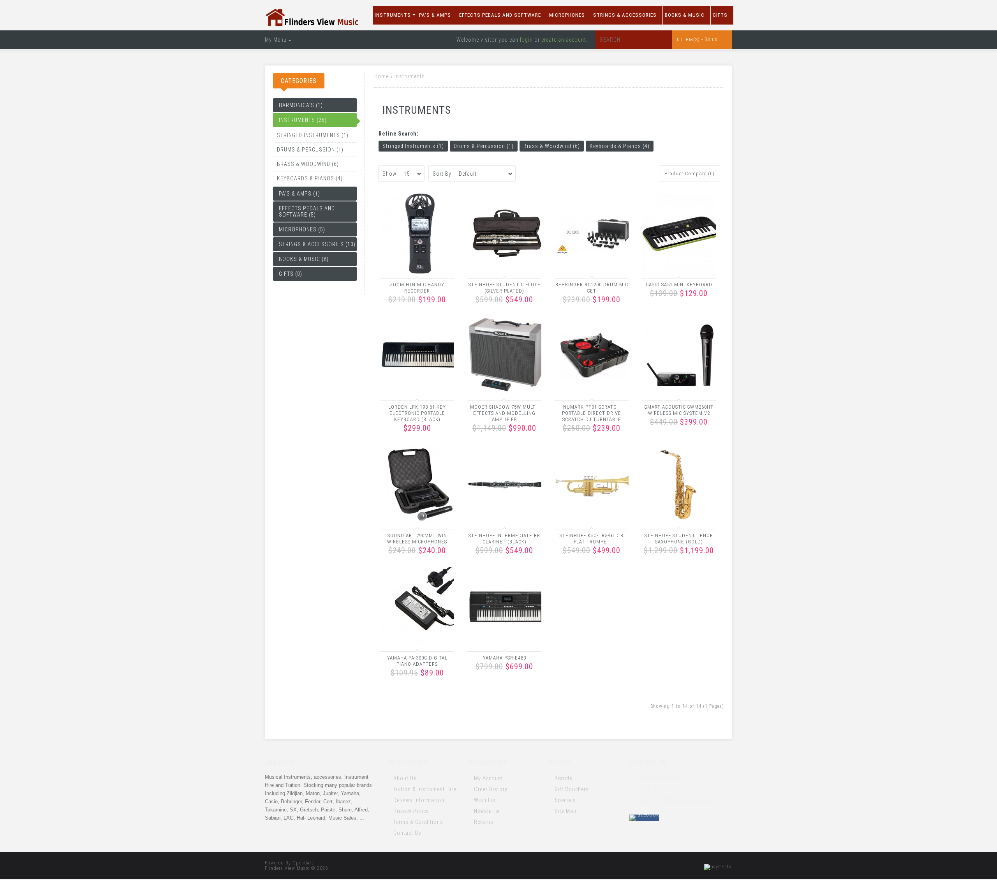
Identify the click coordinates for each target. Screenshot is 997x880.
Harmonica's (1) (301, 105)
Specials (565, 800)
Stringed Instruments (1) (313, 135)
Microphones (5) (302, 229)
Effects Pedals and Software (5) (307, 211)
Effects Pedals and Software (500, 15)
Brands (563, 778)
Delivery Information (418, 800)
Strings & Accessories (625, 15)
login (526, 40)
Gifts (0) (290, 274)
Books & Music (685, 15)
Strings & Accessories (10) (317, 244)
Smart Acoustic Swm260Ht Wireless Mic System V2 (679, 410)
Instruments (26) (303, 120)
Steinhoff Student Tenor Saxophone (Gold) (679, 539)
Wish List (485, 800)
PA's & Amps (435, 15)
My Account (488, 778)
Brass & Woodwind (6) (308, 164)
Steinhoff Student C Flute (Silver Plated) (505, 288)
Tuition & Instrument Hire (424, 789)
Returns (483, 822)
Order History (490, 789)
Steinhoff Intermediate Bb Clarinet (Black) (504, 539)
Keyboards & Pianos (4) (310, 178)
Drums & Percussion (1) (310, 149)
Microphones (567, 15)
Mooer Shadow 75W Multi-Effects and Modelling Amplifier (504, 413)
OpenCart (303, 863)
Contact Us (407, 833)
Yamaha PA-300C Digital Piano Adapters (417, 661)
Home (381, 76)
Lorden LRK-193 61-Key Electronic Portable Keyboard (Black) (417, 413)
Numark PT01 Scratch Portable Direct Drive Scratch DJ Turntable (591, 413)
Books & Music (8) (304, 259)
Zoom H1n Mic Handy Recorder (417, 288)
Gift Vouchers (572, 789)
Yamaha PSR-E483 (504, 658)
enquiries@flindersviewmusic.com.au (686, 800)
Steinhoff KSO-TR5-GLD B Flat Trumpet (592, 539)
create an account (563, 40)
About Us (405, 778)
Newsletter (487, 811)
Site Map (565, 811)
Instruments (393, 15)
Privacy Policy (411, 811)
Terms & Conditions (418, 822)
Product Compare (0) (689, 173)
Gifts (720, 15)
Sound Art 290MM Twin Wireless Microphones (417, 539)
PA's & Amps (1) (299, 193)
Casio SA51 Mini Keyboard (679, 284)
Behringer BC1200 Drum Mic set (591, 288)
